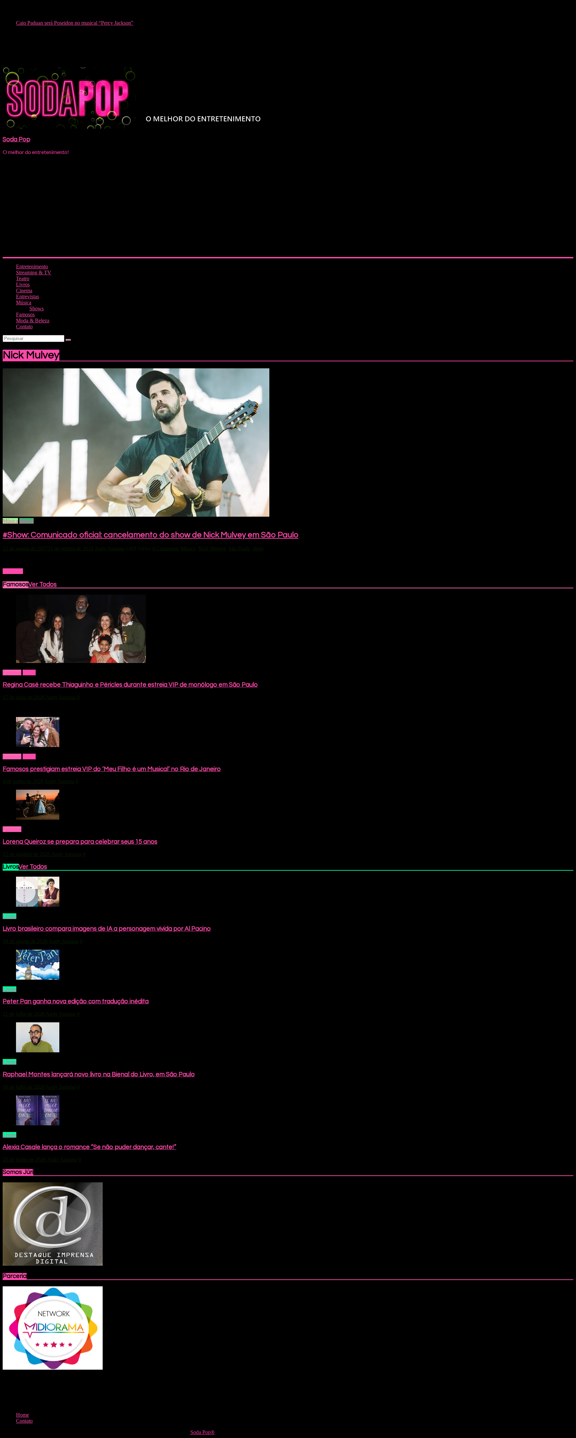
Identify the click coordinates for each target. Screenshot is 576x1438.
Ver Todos (42, 584)
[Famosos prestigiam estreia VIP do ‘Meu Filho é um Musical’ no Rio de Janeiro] (37, 745)
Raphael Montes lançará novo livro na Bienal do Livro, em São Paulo (99, 1074)
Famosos (25, 314)
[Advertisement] (288, 207)
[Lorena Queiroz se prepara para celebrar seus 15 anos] (37, 818)
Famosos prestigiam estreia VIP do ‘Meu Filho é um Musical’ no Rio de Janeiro (112, 769)
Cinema (24, 290)
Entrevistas (27, 296)
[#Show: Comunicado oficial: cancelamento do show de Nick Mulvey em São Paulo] (136, 515)
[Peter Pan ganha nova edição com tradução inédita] (37, 978)
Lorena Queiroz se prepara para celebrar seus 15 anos (80, 842)
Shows (36, 308)
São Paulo (239, 548)
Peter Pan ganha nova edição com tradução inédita (76, 1001)
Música (23, 302)
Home (29, 672)
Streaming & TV (33, 272)
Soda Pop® (202, 1432)
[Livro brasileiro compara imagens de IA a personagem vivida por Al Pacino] (37, 905)
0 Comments (165, 548)
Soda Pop (16, 139)
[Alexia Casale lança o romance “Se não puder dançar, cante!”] (37, 1123)
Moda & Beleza (32, 320)
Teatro (22, 278)
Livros (23, 284)
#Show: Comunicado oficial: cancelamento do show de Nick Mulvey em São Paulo (150, 535)
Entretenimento (32, 266)
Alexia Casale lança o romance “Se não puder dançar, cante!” (89, 1147)
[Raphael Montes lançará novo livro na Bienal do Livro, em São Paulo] (37, 1050)
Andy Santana (109, 548)
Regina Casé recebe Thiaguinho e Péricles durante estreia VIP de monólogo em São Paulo (130, 685)
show (258, 548)
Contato (24, 326)
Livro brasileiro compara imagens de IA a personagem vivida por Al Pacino (107, 929)
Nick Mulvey (212, 548)
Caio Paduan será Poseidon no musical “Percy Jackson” (74, 21)
